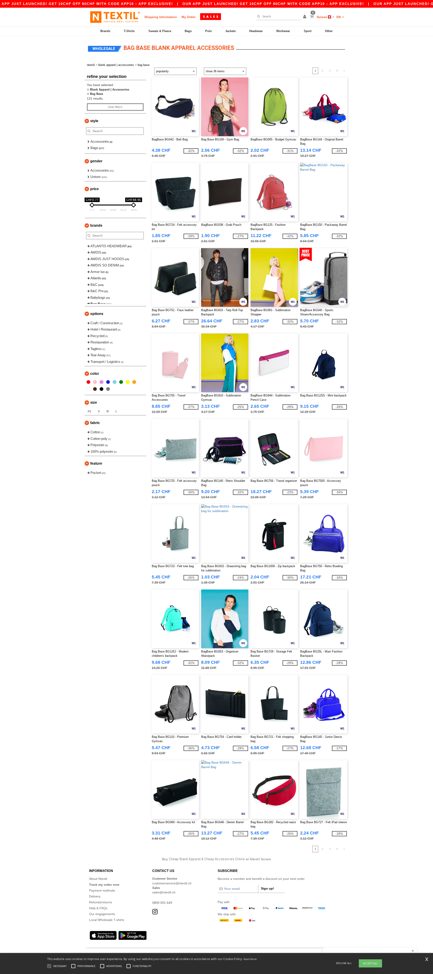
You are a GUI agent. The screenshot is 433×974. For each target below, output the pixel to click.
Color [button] (94, 373)
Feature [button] (96, 463)
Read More (250, 959)
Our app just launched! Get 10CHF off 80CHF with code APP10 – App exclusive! (273, 4)
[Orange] (134, 382)
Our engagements (102, 914)
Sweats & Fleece (159, 31)
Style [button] (94, 121)
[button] (305, 17)
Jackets (230, 31)
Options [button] (96, 314)
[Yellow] (128, 382)
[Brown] (95, 389)
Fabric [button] (95, 423)
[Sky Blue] (115, 382)
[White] (88, 389)
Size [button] (93, 402)
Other (329, 31)
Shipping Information (160, 17)
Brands (105, 31)
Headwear (256, 31)
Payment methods (102, 890)
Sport (307, 31)
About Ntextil (98, 879)
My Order (189, 17)
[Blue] (108, 382)
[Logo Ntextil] (115, 17)
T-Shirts (129, 31)
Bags (188, 31)
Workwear (283, 31)
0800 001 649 (162, 902)
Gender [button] (96, 161)
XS (89, 411)
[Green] (121, 382)
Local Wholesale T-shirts (106, 920)
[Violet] (101, 382)
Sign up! (267, 888)
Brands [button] (96, 225)
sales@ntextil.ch (163, 892)
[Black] (101, 389)
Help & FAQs (98, 908)
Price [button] (94, 189)
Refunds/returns (100, 902)
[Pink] (95, 382)
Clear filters (115, 107)
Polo (208, 31)
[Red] (88, 382)
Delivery (95, 896)
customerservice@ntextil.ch (171, 883)
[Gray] (108, 389)
